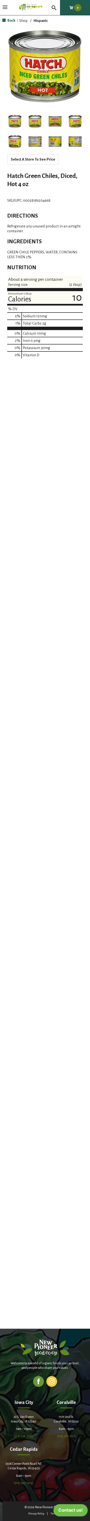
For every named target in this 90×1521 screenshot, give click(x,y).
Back (11, 20)
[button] (15, 121)
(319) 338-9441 (24, 1436)
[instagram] (51, 1381)
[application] (70, 1511)
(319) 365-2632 (23, 1483)
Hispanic (41, 21)
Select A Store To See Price (33, 159)
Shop (23, 21)
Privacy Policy (36, 1513)
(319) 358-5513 (66, 1436)
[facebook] (38, 1381)
